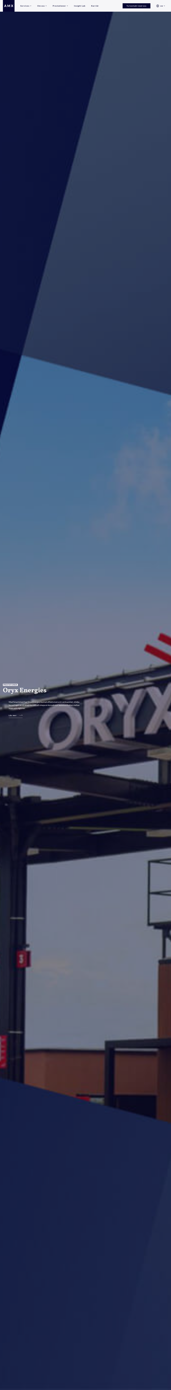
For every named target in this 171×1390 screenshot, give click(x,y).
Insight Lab (79, 6)
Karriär (95, 6)
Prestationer (59, 6)
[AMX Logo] (9, 6)
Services (24, 6)
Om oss (41, 6)
